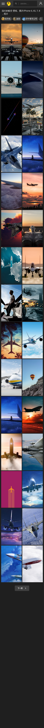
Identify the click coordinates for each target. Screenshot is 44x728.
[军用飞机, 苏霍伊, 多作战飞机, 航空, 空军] (32, 526)
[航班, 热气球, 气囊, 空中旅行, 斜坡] (32, 377)
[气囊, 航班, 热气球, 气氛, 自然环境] (32, 42)
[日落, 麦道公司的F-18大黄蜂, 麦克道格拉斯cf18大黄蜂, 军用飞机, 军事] (32, 228)
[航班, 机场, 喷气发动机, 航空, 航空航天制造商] (11, 79)
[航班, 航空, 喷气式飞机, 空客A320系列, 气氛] (11, 265)
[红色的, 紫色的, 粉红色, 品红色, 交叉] (11, 489)
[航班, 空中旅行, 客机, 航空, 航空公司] (32, 489)
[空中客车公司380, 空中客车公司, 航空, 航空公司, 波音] (32, 340)
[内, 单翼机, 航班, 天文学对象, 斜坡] (11, 116)
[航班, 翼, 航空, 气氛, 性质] (32, 154)
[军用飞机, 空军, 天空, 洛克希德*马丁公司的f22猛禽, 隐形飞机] (11, 228)
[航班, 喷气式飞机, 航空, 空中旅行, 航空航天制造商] (11, 42)
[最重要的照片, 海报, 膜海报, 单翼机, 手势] (11, 303)
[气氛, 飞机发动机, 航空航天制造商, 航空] (11, 340)
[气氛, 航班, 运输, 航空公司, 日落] (11, 191)
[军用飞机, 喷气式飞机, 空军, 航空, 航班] (11, 154)
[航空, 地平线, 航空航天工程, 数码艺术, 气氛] (11, 414)
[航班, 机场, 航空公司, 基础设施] (32, 116)
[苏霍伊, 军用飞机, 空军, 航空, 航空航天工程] (11, 563)
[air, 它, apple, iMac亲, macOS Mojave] (32, 79)
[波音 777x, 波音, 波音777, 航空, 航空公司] (32, 563)
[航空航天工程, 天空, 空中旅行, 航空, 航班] (11, 452)
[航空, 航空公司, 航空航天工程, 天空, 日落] (32, 414)
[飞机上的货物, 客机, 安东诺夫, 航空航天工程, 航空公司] (11, 377)
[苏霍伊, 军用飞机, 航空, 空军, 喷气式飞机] (32, 265)
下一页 (20, 588)
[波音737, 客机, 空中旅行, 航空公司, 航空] (11, 526)
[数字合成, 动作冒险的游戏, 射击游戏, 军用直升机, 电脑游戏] (32, 303)
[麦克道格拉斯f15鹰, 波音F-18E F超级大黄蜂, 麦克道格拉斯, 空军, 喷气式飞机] (32, 452)
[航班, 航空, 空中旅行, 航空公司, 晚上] (32, 191)
